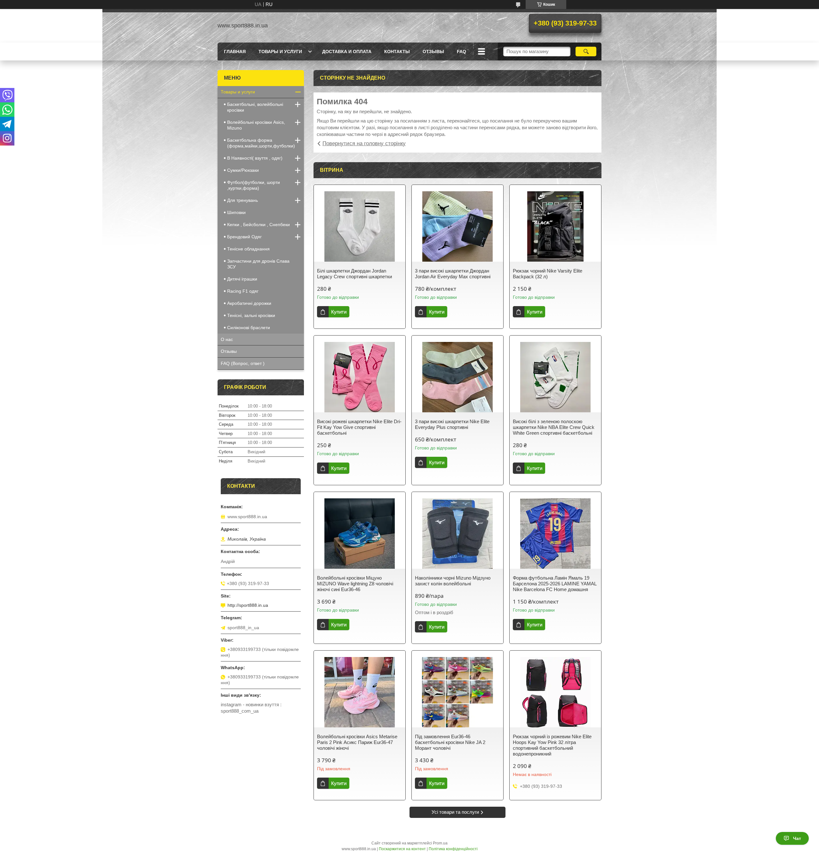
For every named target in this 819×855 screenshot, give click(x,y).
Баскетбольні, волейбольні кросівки (255, 107)
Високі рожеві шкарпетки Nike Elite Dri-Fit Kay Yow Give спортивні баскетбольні (359, 427)
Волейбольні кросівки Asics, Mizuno (256, 125)
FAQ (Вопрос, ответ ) (243, 363)
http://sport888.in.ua (247, 605)
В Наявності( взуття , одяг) (254, 158)
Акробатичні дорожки (249, 303)
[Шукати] (586, 51)
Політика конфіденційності (453, 849)
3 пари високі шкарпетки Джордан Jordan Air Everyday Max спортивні (452, 273)
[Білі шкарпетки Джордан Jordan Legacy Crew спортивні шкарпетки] (359, 226)
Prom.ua (440, 843)
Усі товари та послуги (455, 812)
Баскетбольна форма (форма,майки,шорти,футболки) (261, 143)
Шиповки (236, 212)
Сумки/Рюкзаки (243, 170)
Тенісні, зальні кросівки (251, 315)
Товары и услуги (280, 51)
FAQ (461, 51)
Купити (338, 311)
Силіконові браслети (248, 327)
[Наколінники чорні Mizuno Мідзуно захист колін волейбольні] (457, 533)
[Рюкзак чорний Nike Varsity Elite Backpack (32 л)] (555, 226)
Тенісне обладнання (248, 248)
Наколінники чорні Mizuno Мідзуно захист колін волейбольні (452, 580)
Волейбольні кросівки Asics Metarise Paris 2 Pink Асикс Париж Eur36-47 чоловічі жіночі (357, 742)
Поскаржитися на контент (402, 849)
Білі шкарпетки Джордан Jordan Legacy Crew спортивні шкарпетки (354, 273)
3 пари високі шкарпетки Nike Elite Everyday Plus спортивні (452, 424)
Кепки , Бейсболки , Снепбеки (258, 224)
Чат (797, 838)
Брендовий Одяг (244, 236)
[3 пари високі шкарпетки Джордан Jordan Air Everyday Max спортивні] (457, 226)
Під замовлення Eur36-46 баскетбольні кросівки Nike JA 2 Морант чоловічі (450, 742)
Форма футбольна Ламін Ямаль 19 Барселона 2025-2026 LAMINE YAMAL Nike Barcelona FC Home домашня (554, 583)
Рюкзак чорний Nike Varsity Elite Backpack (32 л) (547, 273)
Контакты (397, 51)
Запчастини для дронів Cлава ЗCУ (258, 263)
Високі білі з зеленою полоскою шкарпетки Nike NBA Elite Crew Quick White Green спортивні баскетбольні (553, 427)
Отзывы (229, 351)
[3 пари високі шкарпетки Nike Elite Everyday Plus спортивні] (457, 377)
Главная (235, 51)
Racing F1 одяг (242, 291)
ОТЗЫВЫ (433, 51)
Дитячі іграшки (242, 278)
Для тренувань (242, 200)
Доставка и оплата (346, 51)
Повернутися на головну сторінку (364, 143)
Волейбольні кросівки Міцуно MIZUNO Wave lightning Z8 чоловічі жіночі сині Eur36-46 (355, 583)
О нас (227, 339)
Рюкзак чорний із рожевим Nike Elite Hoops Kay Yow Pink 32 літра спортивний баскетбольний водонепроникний (552, 745)
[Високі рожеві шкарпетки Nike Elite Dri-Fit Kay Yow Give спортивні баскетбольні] (359, 377)
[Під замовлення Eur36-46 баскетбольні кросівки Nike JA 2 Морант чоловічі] (457, 692)
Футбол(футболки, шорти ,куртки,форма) (253, 185)
